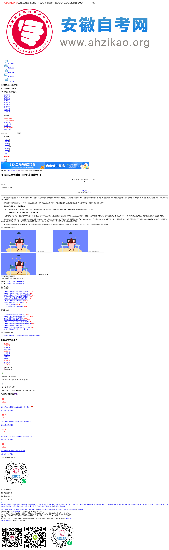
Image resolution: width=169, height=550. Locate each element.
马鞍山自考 (7, 146)
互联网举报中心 (6, 520)
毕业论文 (7, 358)
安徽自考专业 (33, 509)
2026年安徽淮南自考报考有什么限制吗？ (17, 322)
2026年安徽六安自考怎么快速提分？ (15, 320)
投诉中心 (68, 518)
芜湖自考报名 (58, 509)
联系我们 (66, 509)
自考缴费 (7, 122)
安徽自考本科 (42, 509)
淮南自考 (7, 145)
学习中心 (7, 108)
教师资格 (7, 345)
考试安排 (3, 161)
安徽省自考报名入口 (10, 335)
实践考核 (7, 356)
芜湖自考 (7, 141)
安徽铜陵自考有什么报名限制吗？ (14, 314)
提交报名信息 (4, 276)
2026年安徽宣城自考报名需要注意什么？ (17, 316)
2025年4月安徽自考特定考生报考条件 (15, 299)
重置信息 (12, 276)
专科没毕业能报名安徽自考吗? (13, 306)
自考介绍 (7, 344)
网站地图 (73, 509)
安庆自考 (7, 151)
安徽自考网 (11, 170)
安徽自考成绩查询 (9, 120)
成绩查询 (7, 351)
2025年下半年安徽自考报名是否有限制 (16, 297)
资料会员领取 (8, 128)
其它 (89, 179)
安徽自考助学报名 (23, 335)
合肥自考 (7, 140)
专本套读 (7, 112)
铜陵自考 (7, 150)
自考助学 (7, 106)
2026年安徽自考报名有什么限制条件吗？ (17, 293)
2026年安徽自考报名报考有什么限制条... (16, 291)
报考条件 (19, 170)
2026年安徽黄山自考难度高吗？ (14, 318)
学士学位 (7, 355)
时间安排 (7, 347)
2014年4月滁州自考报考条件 (15, 281)
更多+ (6, 153)
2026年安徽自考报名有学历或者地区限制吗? (18, 295)
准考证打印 (7, 129)
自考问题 (7, 104)
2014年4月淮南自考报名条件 (15, 283)
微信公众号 (7, 126)
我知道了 (84, 190)
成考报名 (7, 110)
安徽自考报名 (8, 118)
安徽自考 (12, 509)
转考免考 (7, 360)
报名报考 (3, 160)
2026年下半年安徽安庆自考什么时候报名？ (17, 323)
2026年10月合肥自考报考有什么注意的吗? (17, 327)
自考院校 (7, 102)
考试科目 (7, 353)
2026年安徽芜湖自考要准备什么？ (14, 325)
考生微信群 (7, 124)
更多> (16, 394)
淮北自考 (7, 148)
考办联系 (7, 362)
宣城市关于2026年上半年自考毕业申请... (16, 329)
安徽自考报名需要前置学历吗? (13, 302)
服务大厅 (7, 97)
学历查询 (7, 364)
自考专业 (7, 100)
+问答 (89, 192)
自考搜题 (7, 99)
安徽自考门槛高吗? (10, 304)
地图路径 (80, 509)
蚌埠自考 (7, 143)
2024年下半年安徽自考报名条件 (14, 300)
